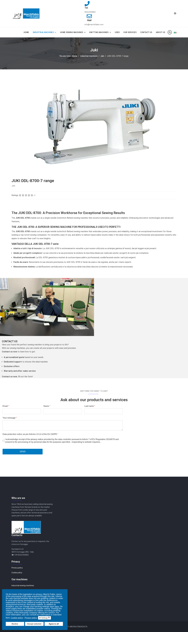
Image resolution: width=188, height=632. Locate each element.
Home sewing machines (71, 32)
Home (26, 32)
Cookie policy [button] (17, 618)
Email (6, 406)
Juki (13, 186)
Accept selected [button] (34, 624)
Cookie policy (17, 573)
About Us (160, 32)
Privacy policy (17, 568)
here (57, 606)
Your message (10, 418)
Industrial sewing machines (23, 585)
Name (46, 406)
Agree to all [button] (54, 624)
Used (117, 32)
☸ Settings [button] (44, 618)
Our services (129, 32)
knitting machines (99, 32)
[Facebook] (175, 13)
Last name (89, 406)
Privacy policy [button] (31, 618)
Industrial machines (43, 32)
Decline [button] (15, 624)
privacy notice (37, 439)
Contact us (146, 32)
